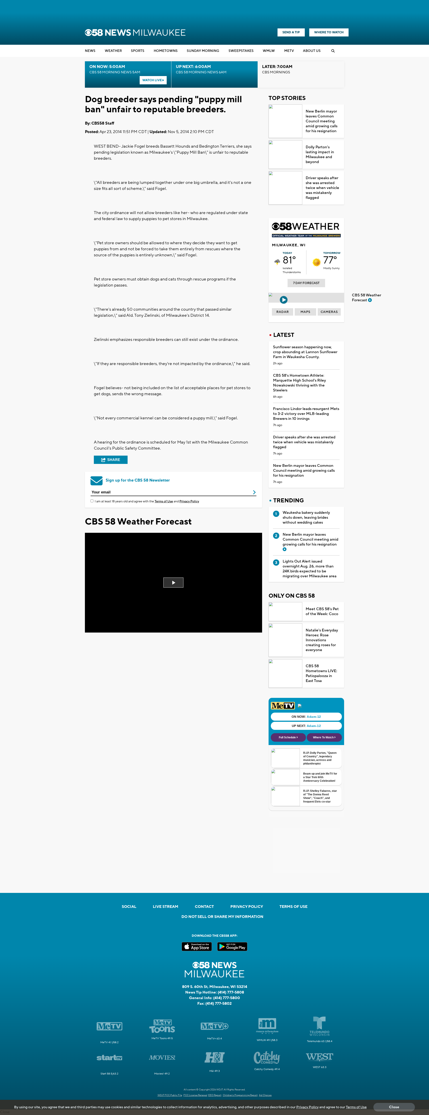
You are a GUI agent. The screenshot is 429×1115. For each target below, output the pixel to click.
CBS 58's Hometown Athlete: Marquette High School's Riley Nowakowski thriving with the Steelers (299, 383)
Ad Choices (265, 1095)
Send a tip (291, 32)
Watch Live (152, 80)
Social (129, 906)
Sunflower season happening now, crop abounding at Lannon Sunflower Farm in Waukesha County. (305, 352)
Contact (204, 906)
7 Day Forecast (306, 283)
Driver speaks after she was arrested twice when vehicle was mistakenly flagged (322, 188)
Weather (113, 51)
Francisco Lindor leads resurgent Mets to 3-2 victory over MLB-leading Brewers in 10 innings (306, 413)
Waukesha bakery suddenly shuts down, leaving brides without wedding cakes (306, 517)
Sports (137, 51)
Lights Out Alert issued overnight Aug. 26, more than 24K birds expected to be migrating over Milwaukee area (309, 569)
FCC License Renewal (195, 1095)
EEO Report (214, 1095)
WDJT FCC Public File (170, 1095)
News (90, 51)
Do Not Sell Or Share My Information (222, 916)
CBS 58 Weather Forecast (366, 298)
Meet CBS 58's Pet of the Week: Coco (322, 611)
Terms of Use (164, 501)
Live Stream (165, 906)
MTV (289, 51)
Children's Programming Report (240, 1095)
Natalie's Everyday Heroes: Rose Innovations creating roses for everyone (322, 640)
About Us (312, 51)
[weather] (277, 262)
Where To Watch (329, 32)
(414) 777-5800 (226, 998)
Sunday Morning (203, 51)
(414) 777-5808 (231, 992)
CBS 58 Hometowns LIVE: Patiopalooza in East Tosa (321, 673)
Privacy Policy (189, 501)
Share (113, 460)
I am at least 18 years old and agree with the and (147, 501)
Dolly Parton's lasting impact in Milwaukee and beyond (320, 154)
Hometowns (166, 51)
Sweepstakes (241, 51)
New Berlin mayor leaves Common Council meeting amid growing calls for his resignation (321, 121)
